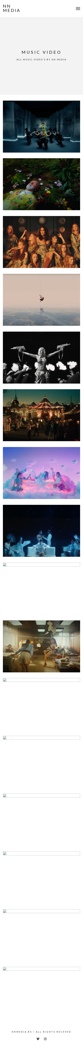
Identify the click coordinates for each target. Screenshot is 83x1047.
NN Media (11, 8)
